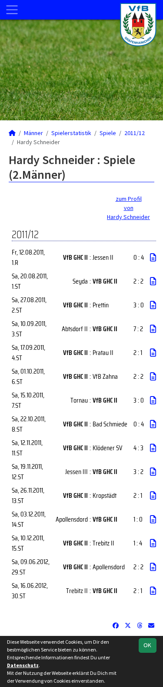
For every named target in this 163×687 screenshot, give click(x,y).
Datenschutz (23, 665)
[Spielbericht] (153, 257)
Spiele (108, 133)
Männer (33, 133)
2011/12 (134, 133)
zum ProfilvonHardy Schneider (128, 208)
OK (147, 645)
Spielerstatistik (71, 133)
